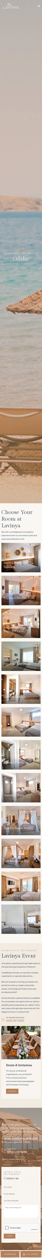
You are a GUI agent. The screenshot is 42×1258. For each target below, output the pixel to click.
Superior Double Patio (19, 598)
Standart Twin (14, 762)
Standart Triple (14, 795)
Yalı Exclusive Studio (18, 828)
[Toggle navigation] (39, 6)
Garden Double (14, 697)
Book (36, 549)
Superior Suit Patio (17, 664)
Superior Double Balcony (15, 565)
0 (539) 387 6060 (17, 1151)
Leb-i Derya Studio (17, 895)
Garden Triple (13, 729)
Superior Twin (14, 631)
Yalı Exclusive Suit (17, 861)
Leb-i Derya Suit (15, 927)
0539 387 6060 (15, 1020)
